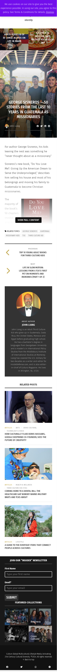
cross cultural (30, 428)
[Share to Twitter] (41, 126)
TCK (23, 235)
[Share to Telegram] (50, 667)
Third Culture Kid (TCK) (17, 488)
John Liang (15, 126)
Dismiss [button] (50, 12)
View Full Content (28, 220)
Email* (8, 582)
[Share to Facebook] (37, 126)
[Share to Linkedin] (45, 126)
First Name (10, 568)
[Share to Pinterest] (49, 126)
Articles (9, 96)
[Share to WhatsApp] (36, 667)
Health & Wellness (24, 485)
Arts (18, 428)
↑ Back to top (28, 659)
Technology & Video (15, 431)
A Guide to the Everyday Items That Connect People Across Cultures (28, 547)
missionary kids (13, 235)
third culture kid (35, 235)
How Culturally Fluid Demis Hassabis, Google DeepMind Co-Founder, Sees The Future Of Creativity (25, 437)
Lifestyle (20, 542)
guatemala (44, 231)
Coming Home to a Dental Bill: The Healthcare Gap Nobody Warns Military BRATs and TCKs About (26, 494)
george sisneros (30, 231)
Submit (11, 597)
